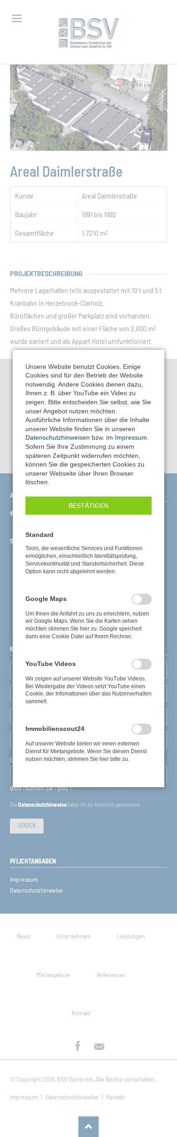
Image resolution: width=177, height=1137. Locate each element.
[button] (88, 506)
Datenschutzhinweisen (57, 437)
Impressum (131, 437)
